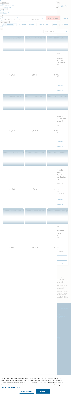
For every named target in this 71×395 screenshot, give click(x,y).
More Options (26, 391)
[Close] (68, 378)
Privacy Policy (15, 387)
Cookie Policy (6, 387)
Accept (43, 391)
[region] (35, 385)
